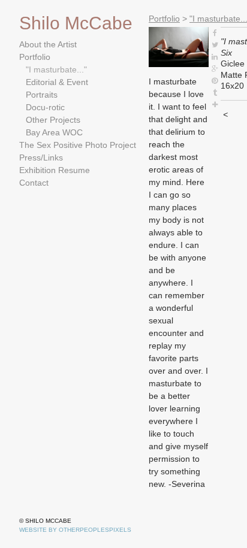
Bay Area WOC (54, 132)
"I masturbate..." (56, 69)
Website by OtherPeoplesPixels (75, 529)
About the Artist (48, 44)
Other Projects (53, 120)
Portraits (42, 94)
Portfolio (34, 57)
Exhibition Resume (54, 170)
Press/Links (41, 157)
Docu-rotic (45, 107)
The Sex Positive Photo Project (77, 145)
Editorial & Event (57, 82)
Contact (34, 182)
